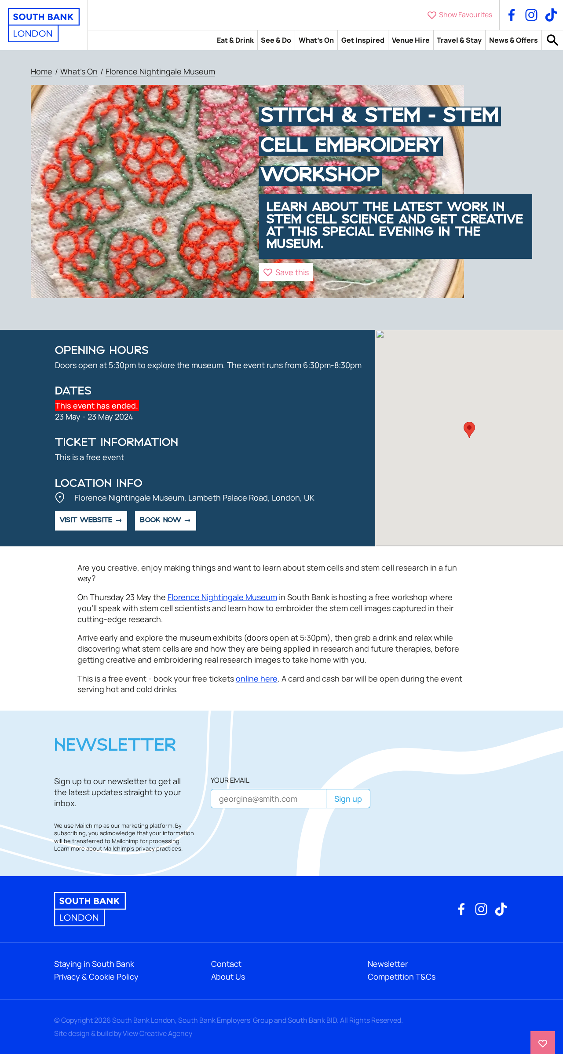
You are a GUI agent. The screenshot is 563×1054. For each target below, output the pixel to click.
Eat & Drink (235, 40)
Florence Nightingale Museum (160, 71)
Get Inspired (362, 40)
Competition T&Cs (401, 976)
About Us (228, 976)
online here (257, 678)
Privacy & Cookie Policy (96, 976)
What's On (316, 40)
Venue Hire (411, 40)
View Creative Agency (157, 1033)
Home (41, 71)
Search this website (552, 40)
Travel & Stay (459, 40)
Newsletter (388, 963)
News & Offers (513, 40)
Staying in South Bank (94, 963)
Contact (226, 963)
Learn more (69, 848)
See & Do (276, 40)
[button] (286, 272)
